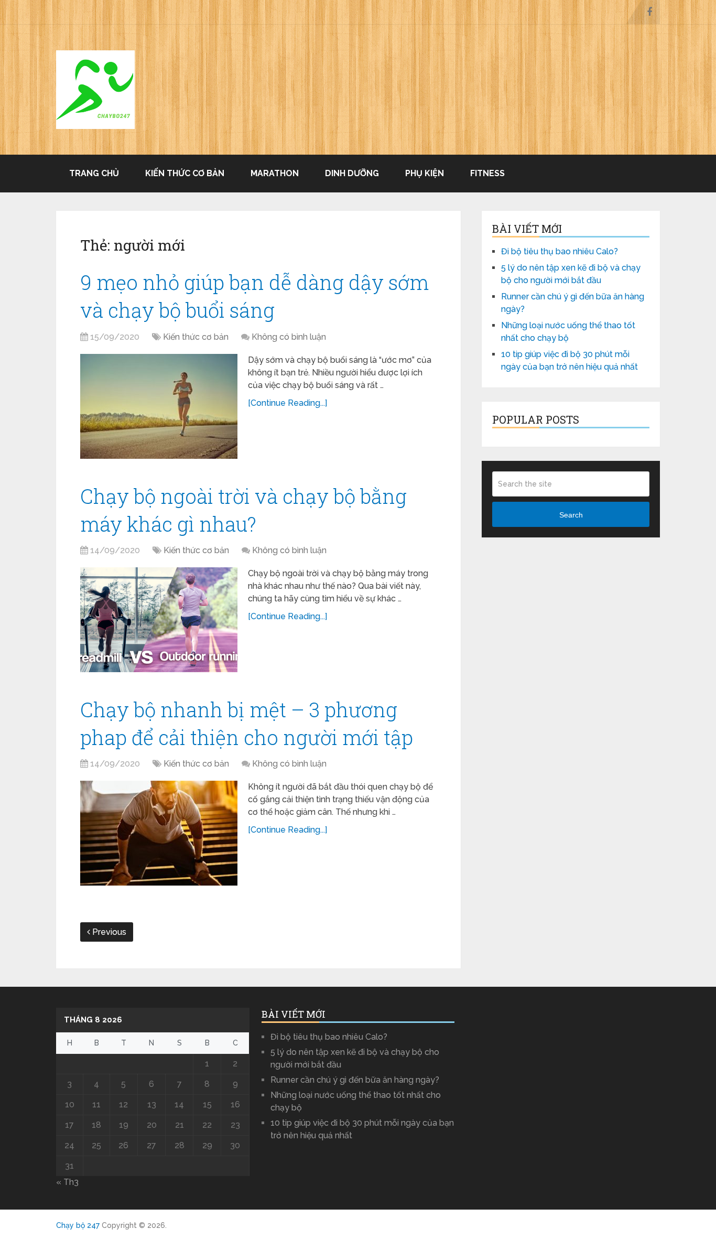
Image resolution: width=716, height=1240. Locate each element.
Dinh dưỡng (352, 173)
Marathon (275, 173)
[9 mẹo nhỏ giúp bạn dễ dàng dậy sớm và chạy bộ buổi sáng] (158, 406)
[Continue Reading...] (287, 403)
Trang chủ (94, 173)
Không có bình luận (289, 337)
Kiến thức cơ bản (184, 173)
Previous (108, 932)
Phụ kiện (424, 173)
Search (571, 515)
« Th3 (67, 1182)
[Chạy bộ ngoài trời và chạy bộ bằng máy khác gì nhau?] (158, 619)
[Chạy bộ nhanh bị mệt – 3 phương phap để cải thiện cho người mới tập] (158, 833)
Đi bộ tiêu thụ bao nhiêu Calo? (559, 251)
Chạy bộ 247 (78, 1225)
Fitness (487, 173)
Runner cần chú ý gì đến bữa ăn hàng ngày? (354, 1080)
